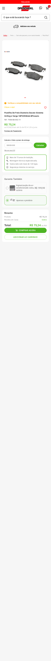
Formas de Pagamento (13, 131)
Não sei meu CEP (9, 150)
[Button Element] (47, 8)
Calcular (40, 145)
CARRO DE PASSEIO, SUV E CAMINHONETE (28, 35)
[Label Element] (25, 17)
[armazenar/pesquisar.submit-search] (45, 17)
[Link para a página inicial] (5, 35)
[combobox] (25, 17)
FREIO (11, 35)
